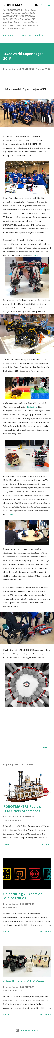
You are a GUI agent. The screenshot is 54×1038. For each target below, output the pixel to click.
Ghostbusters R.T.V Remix (24, 981)
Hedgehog (32, 407)
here (36, 255)
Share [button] (44, 747)
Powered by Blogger (28, 1030)
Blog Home (8, 35)
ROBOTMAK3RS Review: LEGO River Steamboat (22, 808)
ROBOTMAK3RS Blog (20, 5)
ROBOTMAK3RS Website (32, 35)
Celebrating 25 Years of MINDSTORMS (22, 895)
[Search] (42, 5)
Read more (45, 844)
